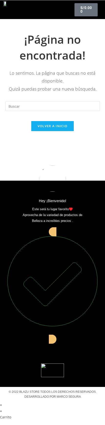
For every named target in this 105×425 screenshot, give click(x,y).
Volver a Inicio (53, 126)
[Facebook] (35, 351)
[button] (52, 9)
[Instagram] (52, 351)
